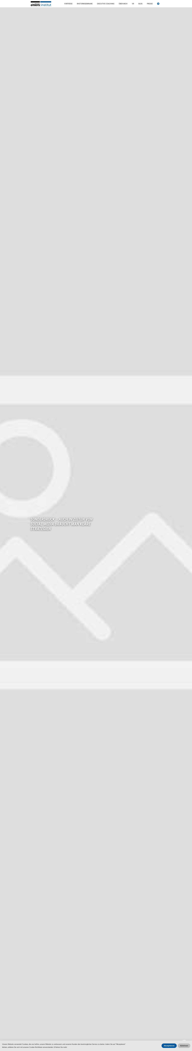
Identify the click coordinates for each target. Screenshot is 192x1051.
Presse (150, 4)
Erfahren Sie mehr (60, 1047)
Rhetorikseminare (85, 4)
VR (133, 4)
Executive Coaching (105, 4)
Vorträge (68, 4)
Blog (140, 4)
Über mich (123, 4)
